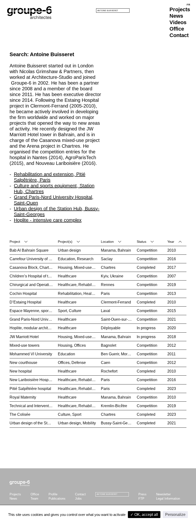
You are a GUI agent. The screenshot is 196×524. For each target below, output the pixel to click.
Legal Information (168, 498)
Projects (179, 9)
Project (15, 241)
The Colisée (20, 414)
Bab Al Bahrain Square (29, 250)
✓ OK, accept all (144, 515)
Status (141, 241)
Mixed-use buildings (91, 267)
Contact (179, 35)
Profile (53, 494)
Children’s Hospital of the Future (34, 276)
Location (107, 241)
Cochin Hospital (23, 294)
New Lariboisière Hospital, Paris (34, 380)
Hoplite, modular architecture (34, 328)
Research (85, 259)
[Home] (29, 12)
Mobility (89, 423)
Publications (57, 498)
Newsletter (163, 494)
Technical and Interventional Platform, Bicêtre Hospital (34, 406)
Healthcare (67, 276)
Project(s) (65, 241)
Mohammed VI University (31, 354)
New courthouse (23, 363)
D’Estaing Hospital (25, 302)
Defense (78, 363)
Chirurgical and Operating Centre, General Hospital (34, 285)
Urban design (69, 250)
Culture (75, 311)
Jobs (78, 498)
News (176, 16)
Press (142, 494)
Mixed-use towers (24, 345)
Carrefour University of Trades (34, 259)
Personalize (175, 515)
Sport (62, 311)
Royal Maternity (23, 397)
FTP (141, 498)
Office (176, 29)
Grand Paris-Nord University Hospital (34, 319)
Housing (65, 267)
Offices (80, 345)
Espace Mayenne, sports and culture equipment (34, 311)
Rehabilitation (90, 285)
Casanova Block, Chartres (32, 267)
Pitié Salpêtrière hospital (30, 389)
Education (66, 259)
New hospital (21, 371)
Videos (177, 22)
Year (170, 241)
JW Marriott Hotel (24, 337)
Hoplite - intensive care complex (48, 220)
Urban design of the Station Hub (34, 423)
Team (34, 498)
